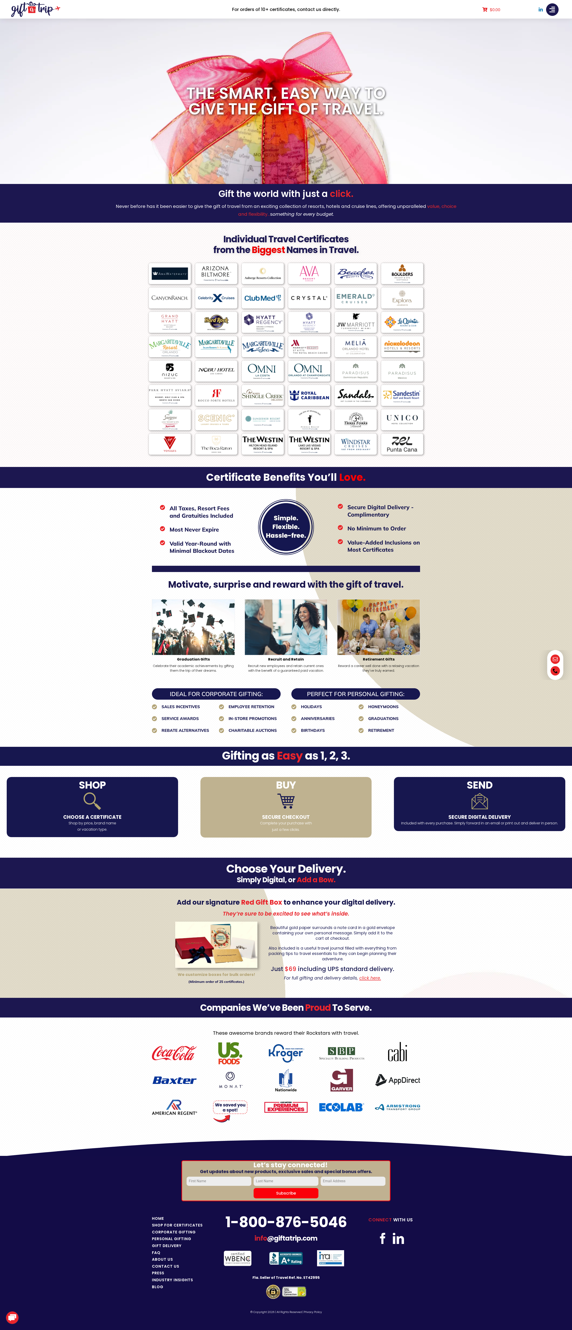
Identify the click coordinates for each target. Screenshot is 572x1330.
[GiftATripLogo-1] (35, 3)
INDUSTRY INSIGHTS (172, 1280)
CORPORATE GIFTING (174, 1232)
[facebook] (382, 1238)
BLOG (157, 1287)
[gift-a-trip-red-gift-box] (216, 923)
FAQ (156, 1252)
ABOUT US (162, 1259)
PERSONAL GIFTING (171, 1238)
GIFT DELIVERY (167, 1245)
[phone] (555, 671)
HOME (158, 1218)
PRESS (158, 1273)
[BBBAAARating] (286, 1253)
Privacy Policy (313, 1312)
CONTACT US (165, 1266)
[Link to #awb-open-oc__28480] (552, 9)
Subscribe (286, 1193)
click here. (370, 978)
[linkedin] (541, 9)
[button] (155, 636)
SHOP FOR (163, 1225)
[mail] (555, 659)
